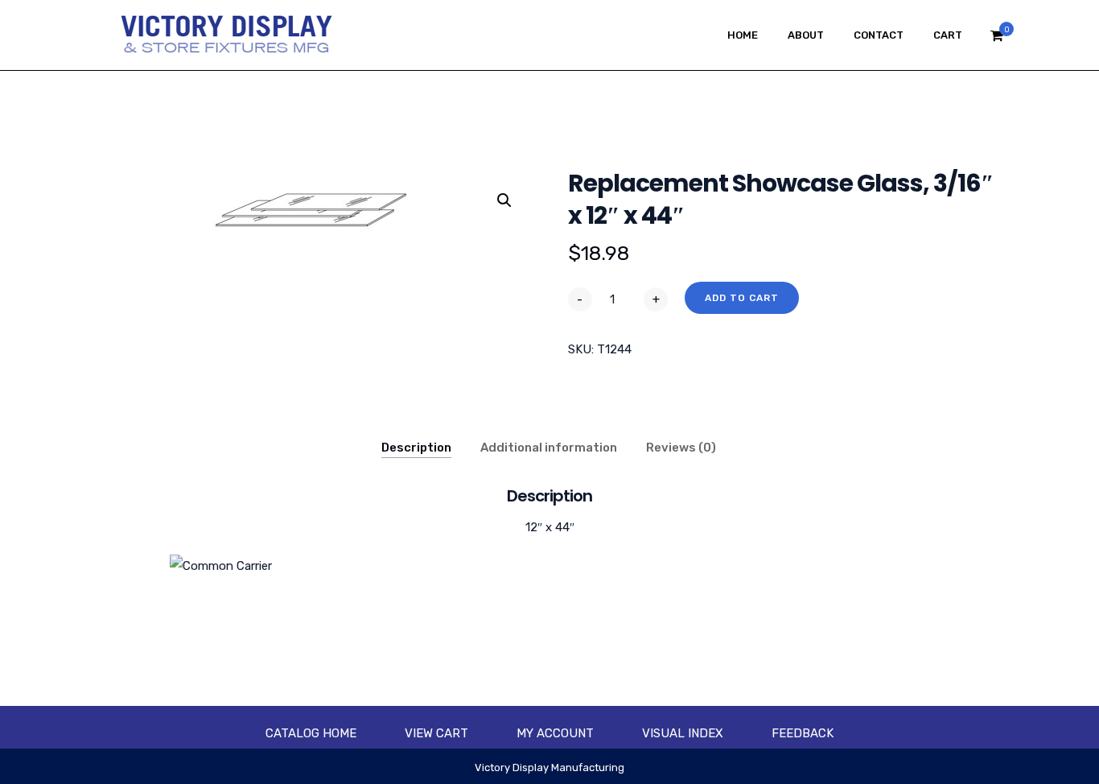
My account (555, 733)
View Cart (436, 733)
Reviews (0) (681, 447)
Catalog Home (310, 733)
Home (742, 35)
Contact (878, 35)
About (806, 35)
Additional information (548, 447)
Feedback (803, 733)
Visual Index (682, 733)
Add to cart (742, 297)
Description (416, 447)
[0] (996, 40)
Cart (947, 35)
